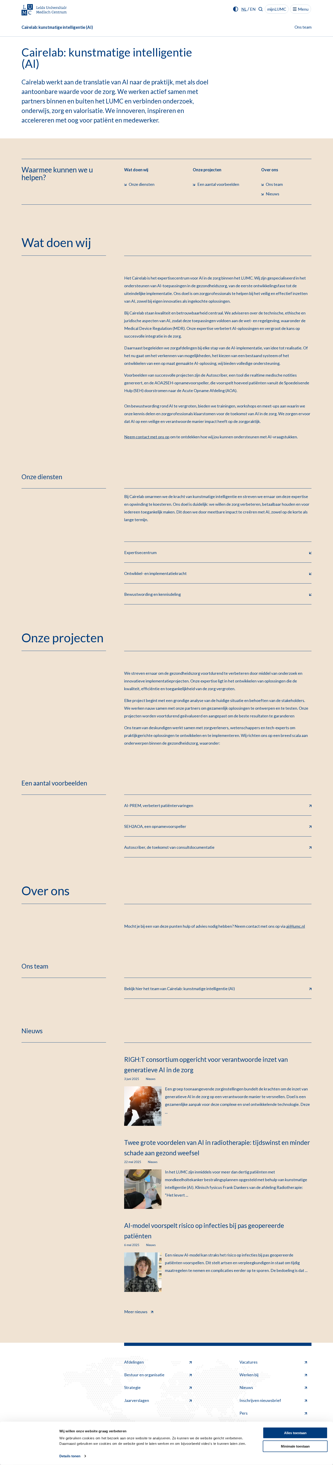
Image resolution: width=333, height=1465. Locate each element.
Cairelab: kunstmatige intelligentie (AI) (57, 27)
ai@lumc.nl (295, 926)
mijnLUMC (276, 9)
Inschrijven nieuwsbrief (260, 1400)
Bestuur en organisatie (144, 1374)
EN (253, 9)
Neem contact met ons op (146, 436)
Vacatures (248, 1361)
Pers (243, 1413)
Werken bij (248, 1374)
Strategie (132, 1387)
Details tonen (69, 1456)
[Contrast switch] (235, 9)
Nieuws (246, 1387)
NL (244, 9)
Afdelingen (134, 1361)
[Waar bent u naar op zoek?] (260, 9)
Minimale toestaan (295, 1446)
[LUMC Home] (44, 10)
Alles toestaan (295, 1433)
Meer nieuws (135, 1311)
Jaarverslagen (136, 1400)
